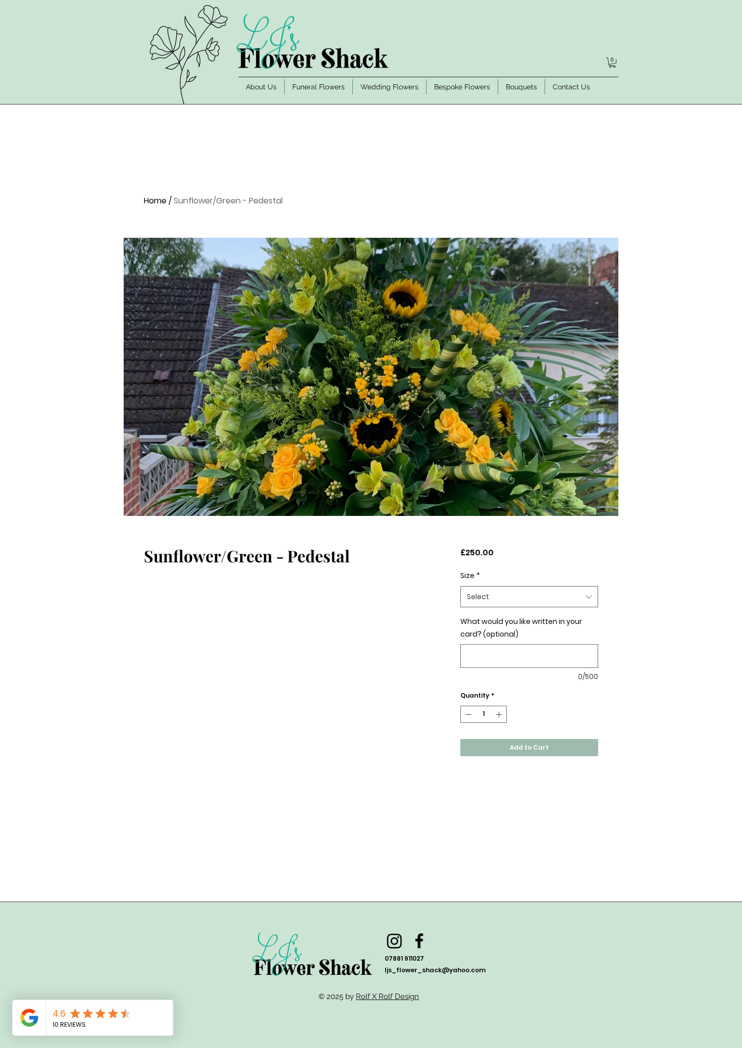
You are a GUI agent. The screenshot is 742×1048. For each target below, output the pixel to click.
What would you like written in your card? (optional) (521, 627)
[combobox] (529, 597)
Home (155, 200)
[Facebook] (419, 941)
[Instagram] (394, 941)
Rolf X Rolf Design (387, 996)
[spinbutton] (483, 714)
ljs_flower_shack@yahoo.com (435, 970)
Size (470, 575)
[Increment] (499, 714)
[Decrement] (467, 714)
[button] (612, 63)
